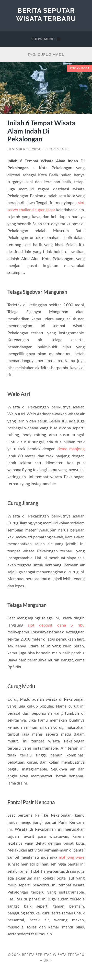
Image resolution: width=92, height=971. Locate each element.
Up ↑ (48, 960)
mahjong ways (72, 857)
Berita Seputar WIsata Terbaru (46, 14)
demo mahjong (71, 448)
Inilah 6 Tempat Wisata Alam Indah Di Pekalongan (41, 131)
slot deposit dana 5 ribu (56, 624)
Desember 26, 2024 (23, 149)
